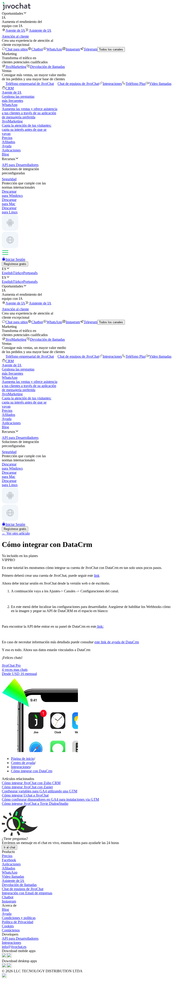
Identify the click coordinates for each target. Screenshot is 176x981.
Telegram (90, 49)
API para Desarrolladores (20, 938)
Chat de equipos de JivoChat (78, 84)
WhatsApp (54, 49)
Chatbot (37, 49)
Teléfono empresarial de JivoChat (30, 84)
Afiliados (8, 142)
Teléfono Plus (136, 84)
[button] (88, 13)
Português (30, 273)
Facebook (9, 860)
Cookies (8, 926)
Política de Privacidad (17, 922)
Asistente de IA (40, 30)
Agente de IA (15, 30)
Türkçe (18, 273)
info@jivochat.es (14, 947)
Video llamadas (160, 84)
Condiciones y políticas (19, 918)
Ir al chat (9, 847)
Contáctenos (11, 930)
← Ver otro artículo (16, 533)
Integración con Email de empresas (27, 893)
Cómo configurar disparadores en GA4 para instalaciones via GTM (50, 799)
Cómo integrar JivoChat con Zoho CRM (31, 783)
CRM (10, 88)
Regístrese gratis (15, 264)
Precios (7, 138)
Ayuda (6, 146)
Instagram (73, 49)
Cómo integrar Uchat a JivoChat (25, 795)
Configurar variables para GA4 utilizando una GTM (39, 791)
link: (100, 626)
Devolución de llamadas (47, 67)
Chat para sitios (17, 49)
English (7, 273)
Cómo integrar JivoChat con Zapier (27, 787)
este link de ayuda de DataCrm (116, 642)
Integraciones (112, 84)
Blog (5, 154)
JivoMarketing (16, 67)
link (96, 575)
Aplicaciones (11, 150)
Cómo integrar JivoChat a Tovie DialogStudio (35, 803)
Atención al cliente (15, 36)
